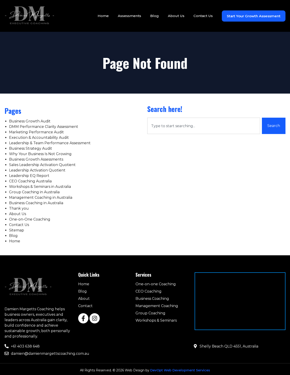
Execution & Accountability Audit (39, 137)
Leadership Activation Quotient (37, 170)
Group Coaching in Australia (34, 192)
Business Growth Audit (30, 121)
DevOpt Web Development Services (180, 370)
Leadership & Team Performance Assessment (50, 143)
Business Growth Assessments (36, 159)
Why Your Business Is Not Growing (40, 154)
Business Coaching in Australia (36, 203)
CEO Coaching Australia (30, 181)
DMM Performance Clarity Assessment (43, 126)
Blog (154, 16)
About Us (176, 16)
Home (103, 16)
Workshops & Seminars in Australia (40, 186)
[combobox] (203, 126)
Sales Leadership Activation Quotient (42, 165)
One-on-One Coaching (29, 219)
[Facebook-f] (83, 318)
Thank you (19, 208)
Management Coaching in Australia (40, 197)
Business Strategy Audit (30, 148)
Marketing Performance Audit (36, 132)
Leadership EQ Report (29, 176)
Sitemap (16, 230)
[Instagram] (94, 318)
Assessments (129, 16)
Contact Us (203, 16)
